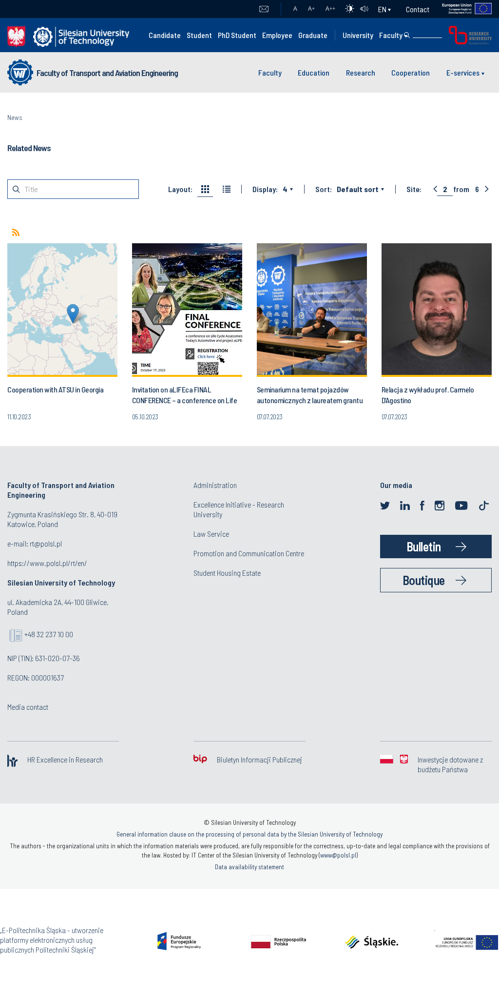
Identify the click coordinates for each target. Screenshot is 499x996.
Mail (264, 9)
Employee (277, 34)
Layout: (180, 189)
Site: (414, 189)
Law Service (211, 533)
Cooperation (410, 72)
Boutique (424, 579)
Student (199, 34)
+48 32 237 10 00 (48, 634)
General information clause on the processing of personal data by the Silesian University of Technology (249, 834)
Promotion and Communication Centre (248, 553)
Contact (417, 9)
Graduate (312, 34)
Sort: (323, 189)
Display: (265, 189)
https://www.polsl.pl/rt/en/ (47, 562)
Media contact (27, 706)
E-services (463, 72)
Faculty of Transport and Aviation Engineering (107, 72)
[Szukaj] (407, 35)
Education (313, 72)
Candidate (165, 34)
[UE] (460, 9)
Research (360, 72)
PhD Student (237, 34)
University (358, 34)
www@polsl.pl (338, 855)
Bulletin (423, 546)
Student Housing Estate (227, 572)
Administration (215, 484)
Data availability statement (249, 867)
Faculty (391, 34)
